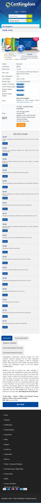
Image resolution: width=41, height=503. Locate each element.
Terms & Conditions (10, 484)
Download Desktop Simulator (13, 348)
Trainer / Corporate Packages (13, 464)
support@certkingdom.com (24, 102)
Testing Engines (9, 430)
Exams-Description (21, 338)
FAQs (6, 439)
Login (16, 11)
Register (23, 11)
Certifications (8, 425)
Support (6, 444)
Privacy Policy (8, 474)
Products (7, 420)
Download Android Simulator (13, 353)
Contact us (7, 449)
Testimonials (8, 454)
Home (6, 415)
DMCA (6, 479)
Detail (5, 143)
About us (7, 459)
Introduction (7, 338)
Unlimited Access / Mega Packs (13, 469)
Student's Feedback (9, 343)
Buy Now (21, 125)
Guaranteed (8, 435)
